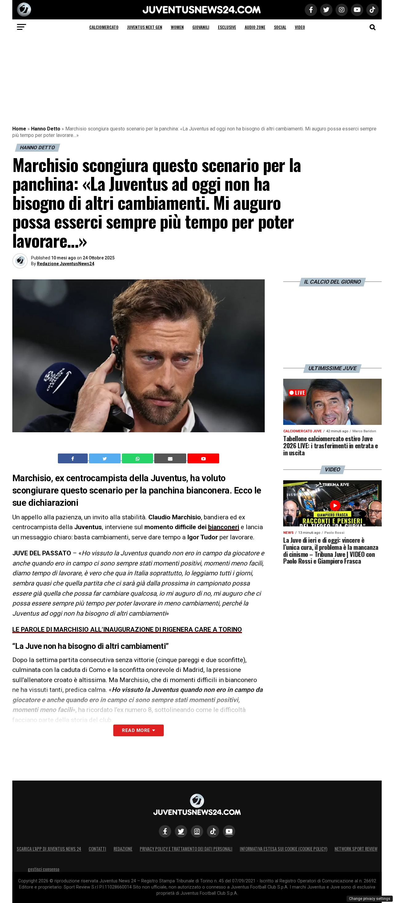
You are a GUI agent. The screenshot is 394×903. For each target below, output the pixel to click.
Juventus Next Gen (144, 27)
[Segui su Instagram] (197, 831)
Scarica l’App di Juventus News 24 (49, 848)
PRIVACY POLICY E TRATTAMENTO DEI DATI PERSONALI (186, 848)
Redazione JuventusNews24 (65, 263)
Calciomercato (104, 27)
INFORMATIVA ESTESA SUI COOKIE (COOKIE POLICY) (283, 848)
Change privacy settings (369, 899)
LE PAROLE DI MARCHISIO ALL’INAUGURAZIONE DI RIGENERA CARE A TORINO (127, 629)
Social (280, 27)
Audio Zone (255, 27)
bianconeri (223, 527)
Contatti (97, 848)
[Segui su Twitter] (181, 831)
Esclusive (227, 27)
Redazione (123, 848)
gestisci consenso (43, 869)
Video (300, 27)
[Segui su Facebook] (165, 831)
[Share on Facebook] (73, 458)
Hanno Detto (45, 129)
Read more (136, 730)
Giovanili (200, 27)
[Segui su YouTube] (229, 831)
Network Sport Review (356, 848)
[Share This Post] (138, 458)
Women (177, 27)
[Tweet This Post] (105, 458)
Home (19, 129)
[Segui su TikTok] (213, 831)
